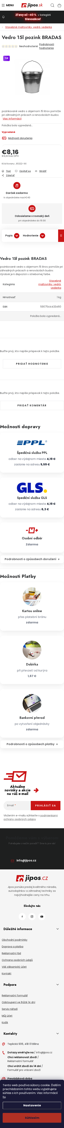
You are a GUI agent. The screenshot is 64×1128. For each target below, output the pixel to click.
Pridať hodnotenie (32, 364)
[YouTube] (41, 916)
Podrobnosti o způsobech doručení (30, 559)
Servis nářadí (10, 1009)
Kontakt (6, 973)
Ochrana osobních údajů (17, 960)
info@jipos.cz (26, 860)
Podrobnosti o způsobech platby (31, 744)
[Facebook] (22, 916)
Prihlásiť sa (45, 805)
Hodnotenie (30, 235)
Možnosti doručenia (20, 138)
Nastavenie (32, 1105)
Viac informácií (12, 118)
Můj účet (7, 1016)
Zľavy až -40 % (25, 15)
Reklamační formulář (15, 995)
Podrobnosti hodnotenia (46, 46)
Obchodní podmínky (14, 940)
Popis (9, 235)
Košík (5, 1022)
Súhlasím (32, 1118)
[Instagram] (32, 916)
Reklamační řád (11, 953)
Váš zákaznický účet (14, 967)
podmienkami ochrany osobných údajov (31, 817)
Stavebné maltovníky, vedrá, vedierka (49, 284)
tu (4, 1097)
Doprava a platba (12, 946)
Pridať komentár (32, 405)
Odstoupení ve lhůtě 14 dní (18, 1002)
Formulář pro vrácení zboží (24, 1070)
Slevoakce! (33, 19)
